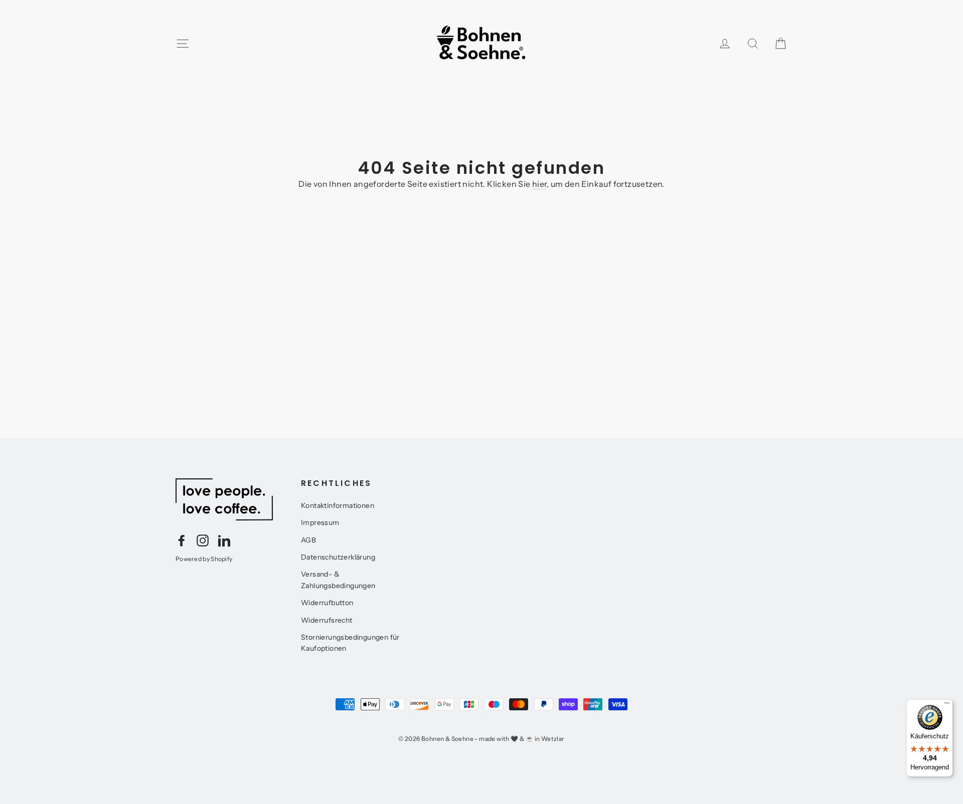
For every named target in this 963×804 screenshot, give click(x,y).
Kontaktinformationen (337, 505)
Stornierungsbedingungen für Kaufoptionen (350, 643)
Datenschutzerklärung (338, 557)
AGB (308, 540)
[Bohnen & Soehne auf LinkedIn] (224, 540)
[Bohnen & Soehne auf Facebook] (182, 540)
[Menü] (947, 705)
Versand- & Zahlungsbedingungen (338, 580)
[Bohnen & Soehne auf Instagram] (203, 540)
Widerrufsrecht (327, 620)
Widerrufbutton (327, 602)
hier (539, 184)
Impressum (320, 522)
